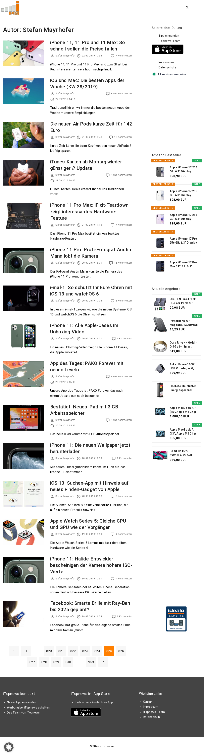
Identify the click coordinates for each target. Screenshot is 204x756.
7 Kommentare (124, 55)
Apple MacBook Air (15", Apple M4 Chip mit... (183, 410)
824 (97, 651)
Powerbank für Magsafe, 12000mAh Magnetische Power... (184, 323)
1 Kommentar (124, 338)
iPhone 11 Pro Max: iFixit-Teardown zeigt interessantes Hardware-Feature (89, 211)
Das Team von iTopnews (23, 712)
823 (85, 651)
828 (44, 662)
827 (32, 662)
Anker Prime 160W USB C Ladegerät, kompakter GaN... (182, 366)
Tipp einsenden (169, 35)
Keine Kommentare (121, 93)
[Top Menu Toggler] (198, 8)
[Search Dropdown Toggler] (187, 8)
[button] (9, 747)
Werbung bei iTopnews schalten (28, 707)
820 (49, 651)
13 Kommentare (123, 137)
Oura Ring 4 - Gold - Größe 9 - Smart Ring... (183, 345)
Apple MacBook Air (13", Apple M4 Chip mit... (183, 432)
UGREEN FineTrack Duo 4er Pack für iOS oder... (183, 301)
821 (61, 651)
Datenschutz (167, 67)
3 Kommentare (124, 300)
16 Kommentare (123, 262)
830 (68, 662)
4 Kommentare (124, 224)
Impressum (166, 62)
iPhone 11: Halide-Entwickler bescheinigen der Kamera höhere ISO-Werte (91, 565)
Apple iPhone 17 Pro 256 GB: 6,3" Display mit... (183, 241)
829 (56, 662)
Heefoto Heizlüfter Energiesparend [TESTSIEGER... (183, 388)
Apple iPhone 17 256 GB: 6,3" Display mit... (183, 169)
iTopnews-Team (169, 40)
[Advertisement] (178, 115)
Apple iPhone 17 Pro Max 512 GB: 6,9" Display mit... (183, 264)
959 (91, 662)
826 (121, 651)
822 (73, 651)
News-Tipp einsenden (21, 702)
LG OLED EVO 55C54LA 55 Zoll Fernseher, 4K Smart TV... (184, 453)
